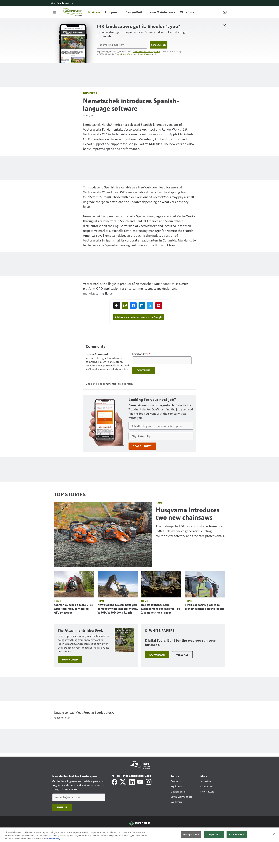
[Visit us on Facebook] (114, 781)
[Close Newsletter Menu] (225, 25)
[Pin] (158, 305)
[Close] (273, 834)
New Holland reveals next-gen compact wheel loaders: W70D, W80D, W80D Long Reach (118, 608)
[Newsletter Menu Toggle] (225, 12)
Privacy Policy (127, 54)
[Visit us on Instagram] (148, 781)
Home (159, 503)
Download (70, 659)
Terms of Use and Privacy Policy (146, 51)
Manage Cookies (191, 834)
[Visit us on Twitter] (123, 781)
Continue (143, 370)
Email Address (141, 354)
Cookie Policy (53, 838)
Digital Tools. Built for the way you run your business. (180, 642)
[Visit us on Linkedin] (132, 781)
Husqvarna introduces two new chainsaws (187, 513)
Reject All (213, 834)
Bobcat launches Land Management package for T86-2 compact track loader (161, 608)
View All (182, 654)
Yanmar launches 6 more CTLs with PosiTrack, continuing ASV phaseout (73, 608)
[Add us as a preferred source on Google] (125, 305)
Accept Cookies (236, 834)
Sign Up (62, 807)
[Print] (116, 305)
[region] (139, 834)
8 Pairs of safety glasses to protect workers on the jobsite (205, 607)
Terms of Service (144, 54)
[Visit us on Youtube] (140, 781)
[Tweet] (150, 305)
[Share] (133, 305)
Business (90, 93)
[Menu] (54, 12)
